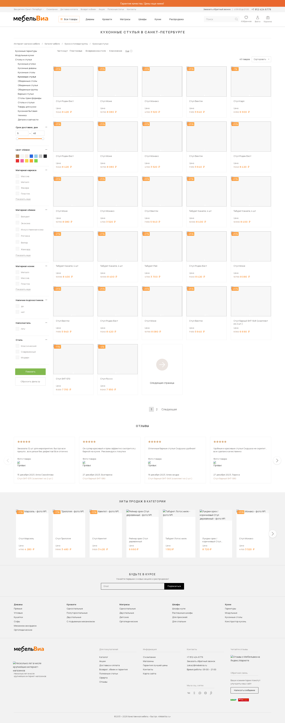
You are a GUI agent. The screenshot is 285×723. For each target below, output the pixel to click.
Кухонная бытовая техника (27, 113)
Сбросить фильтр (30, 381)
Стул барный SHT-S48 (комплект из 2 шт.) (170, 478)
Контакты (131, 9)
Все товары (70, 19)
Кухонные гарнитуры (26, 50)
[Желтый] (27, 161)
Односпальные (75, 608)
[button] (70, 95)
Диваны (90, 19)
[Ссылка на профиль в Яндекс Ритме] (211, 693)
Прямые (18, 608)
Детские (124, 617)
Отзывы (103, 681)
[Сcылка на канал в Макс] (200, 693)
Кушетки (18, 617)
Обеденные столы (27, 80)
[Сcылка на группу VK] (188, 693)
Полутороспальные (77, 612)
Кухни (158, 19)
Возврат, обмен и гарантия (113, 669)
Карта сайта (149, 673)
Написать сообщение (244, 690)
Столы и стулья (23, 59)
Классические (115, 50)
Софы (17, 621)
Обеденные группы (28, 89)
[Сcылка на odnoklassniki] (194, 693)
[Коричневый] (17, 156)
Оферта (103, 677)
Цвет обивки (23, 149)
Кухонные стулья (27, 76)
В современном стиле (96, 50)
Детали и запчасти (28, 119)
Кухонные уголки (27, 63)
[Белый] (22, 156)
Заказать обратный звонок (217, 9)
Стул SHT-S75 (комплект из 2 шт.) (35, 478)
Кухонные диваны (27, 68)
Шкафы (142, 19)
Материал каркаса (26, 170)
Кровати (107, 19)
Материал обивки (25, 209)
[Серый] (40, 156)
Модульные (231, 612)
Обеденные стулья (28, 85)
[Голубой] (36, 156)
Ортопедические (23, 629)
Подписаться (174, 586)
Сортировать (260, 59)
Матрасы (125, 19)
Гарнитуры (230, 608)
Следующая (169, 409)
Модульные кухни (24, 55)
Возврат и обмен (88, 9)
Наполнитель (23, 322)
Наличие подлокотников (29, 300)
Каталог (103, 657)
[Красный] (17, 161)
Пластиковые (76, 50)
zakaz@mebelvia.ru (197, 665)
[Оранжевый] (31, 161)
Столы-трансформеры (29, 98)
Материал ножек (25, 266)
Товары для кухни (27, 106)
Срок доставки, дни (27, 127)
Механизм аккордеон (25, 625)
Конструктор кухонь (235, 621)
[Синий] (31, 156)
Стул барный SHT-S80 (94, 478)
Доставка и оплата (69, 9)
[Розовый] (22, 161)
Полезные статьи (116, 9)
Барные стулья (26, 93)
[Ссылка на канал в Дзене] (205, 693)
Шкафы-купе (178, 608)
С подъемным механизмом (81, 621)
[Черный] (45, 156)
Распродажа (176, 19)
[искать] (236, 19)
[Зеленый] (36, 161)
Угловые (18, 612)
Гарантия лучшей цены (155, 665)
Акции (102, 9)
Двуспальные (74, 617)
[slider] (17, 138)
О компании (52, 9)
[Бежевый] (27, 156)
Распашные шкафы (182, 612)
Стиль (19, 339)
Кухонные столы (26, 72)
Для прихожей (179, 617)
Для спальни (179, 621)
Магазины (148, 661)
